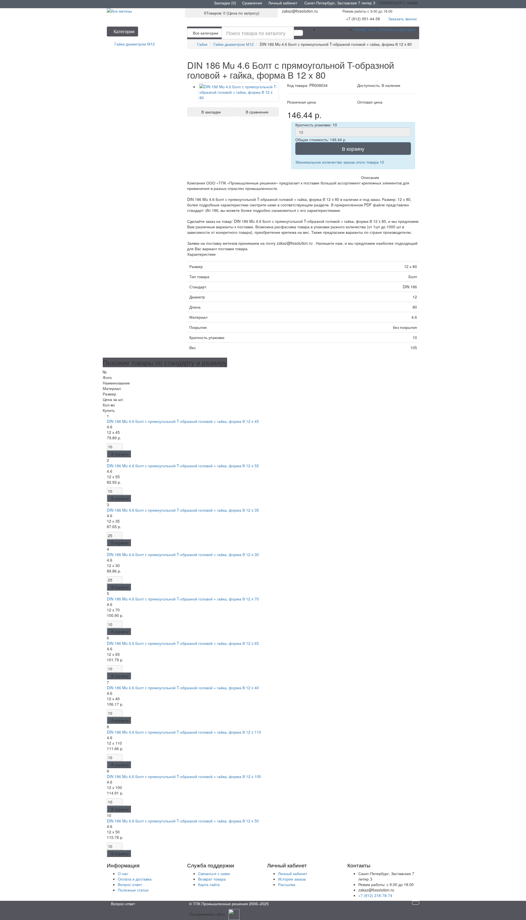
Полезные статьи (133, 890)
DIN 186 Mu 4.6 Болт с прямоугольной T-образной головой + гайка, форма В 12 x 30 (183, 554)
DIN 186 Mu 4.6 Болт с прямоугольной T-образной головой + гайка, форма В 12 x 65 (183, 643)
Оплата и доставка (398, 29)
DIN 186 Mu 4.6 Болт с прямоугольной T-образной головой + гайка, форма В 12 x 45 (183, 421)
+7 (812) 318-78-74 (375, 895)
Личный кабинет (292, 873)
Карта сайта (209, 884)
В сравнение (256, 112)
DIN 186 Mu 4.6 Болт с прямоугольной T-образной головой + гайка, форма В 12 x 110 (184, 732)
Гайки (202, 44)
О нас (376, 29)
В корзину (353, 148)
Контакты (363, 29)
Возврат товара (212, 879)
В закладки (210, 112)
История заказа (292, 879)
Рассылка (286, 884)
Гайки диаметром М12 (233, 44)
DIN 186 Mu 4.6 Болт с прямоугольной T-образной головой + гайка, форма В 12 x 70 (183, 599)
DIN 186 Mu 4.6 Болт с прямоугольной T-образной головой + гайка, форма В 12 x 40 (183, 687)
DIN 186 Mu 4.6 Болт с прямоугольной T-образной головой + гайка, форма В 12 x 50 (183, 821)
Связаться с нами (214, 873)
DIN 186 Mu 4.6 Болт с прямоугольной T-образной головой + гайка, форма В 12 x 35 (183, 510)
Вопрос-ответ (130, 884)
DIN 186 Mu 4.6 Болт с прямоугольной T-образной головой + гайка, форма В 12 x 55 (183, 465)
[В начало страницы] (415, 903)
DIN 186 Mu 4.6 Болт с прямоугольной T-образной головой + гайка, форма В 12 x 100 (184, 776)
